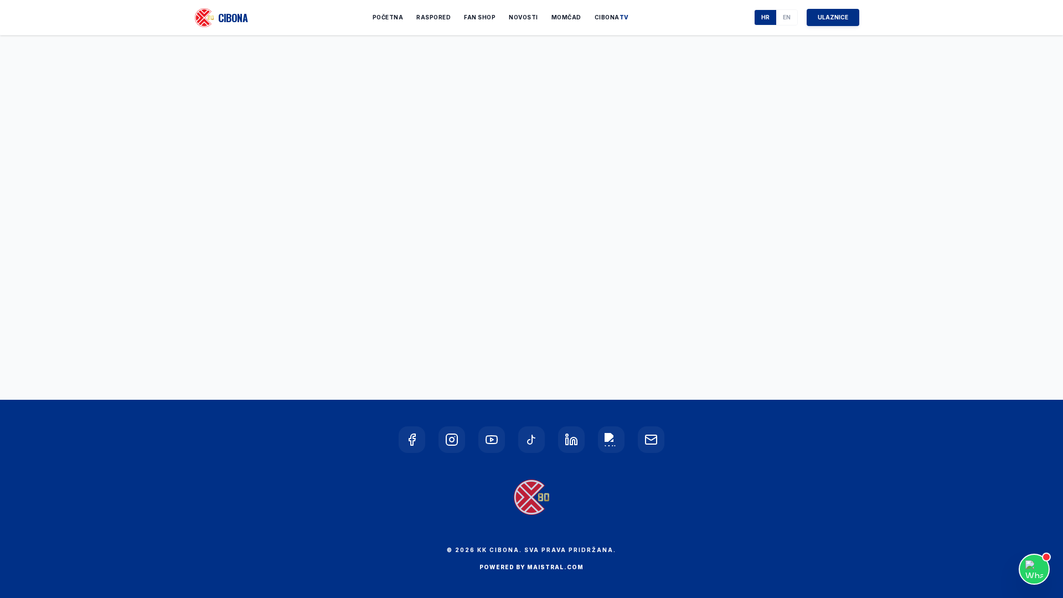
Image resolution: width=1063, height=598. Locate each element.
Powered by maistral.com (531, 567)
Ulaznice (833, 17)
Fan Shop (480, 17)
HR (765, 17)
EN (787, 17)
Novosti (523, 17)
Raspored (433, 17)
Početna (388, 17)
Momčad (566, 17)
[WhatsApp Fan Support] (1034, 569)
